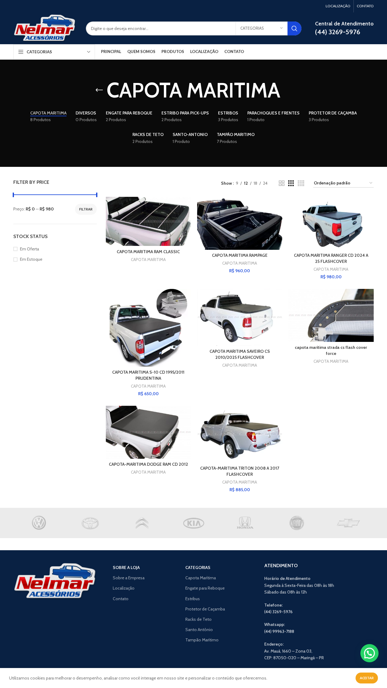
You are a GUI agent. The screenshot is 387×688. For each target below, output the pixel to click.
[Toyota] (90, 523)
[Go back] (99, 90)
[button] (369, 653)
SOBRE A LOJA (126, 567)
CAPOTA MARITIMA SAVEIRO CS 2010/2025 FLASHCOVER (240, 354)
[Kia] (193, 523)
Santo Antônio (199, 629)
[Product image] (239, 223)
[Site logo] (45, 28)
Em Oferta (29, 249)
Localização (124, 588)
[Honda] (245, 523)
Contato (120, 598)
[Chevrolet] (348, 523)
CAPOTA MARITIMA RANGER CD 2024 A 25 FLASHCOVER (331, 258)
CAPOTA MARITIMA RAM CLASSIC (148, 251)
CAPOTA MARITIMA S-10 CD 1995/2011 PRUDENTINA (148, 375)
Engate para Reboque (205, 588)
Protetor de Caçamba (205, 609)
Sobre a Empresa (129, 577)
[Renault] (142, 523)
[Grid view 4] (301, 183)
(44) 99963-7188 (279, 631)
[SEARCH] (294, 28)
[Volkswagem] (39, 523)
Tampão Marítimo (202, 640)
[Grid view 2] (282, 183)
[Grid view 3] (291, 183)
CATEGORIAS (197, 567)
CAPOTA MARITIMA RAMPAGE (240, 255)
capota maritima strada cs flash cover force (331, 350)
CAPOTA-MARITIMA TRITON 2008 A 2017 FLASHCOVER (239, 471)
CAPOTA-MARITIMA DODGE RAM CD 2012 (148, 464)
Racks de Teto (198, 619)
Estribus (192, 598)
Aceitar (367, 678)
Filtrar (86, 209)
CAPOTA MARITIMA (148, 259)
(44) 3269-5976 (278, 611)
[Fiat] (296, 523)
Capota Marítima (200, 577)
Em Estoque (31, 259)
